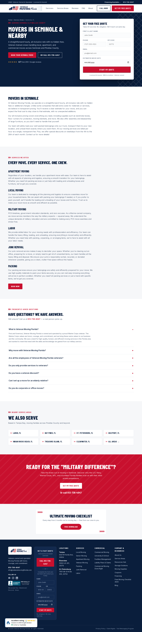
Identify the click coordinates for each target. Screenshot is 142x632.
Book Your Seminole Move (22, 55)
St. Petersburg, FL (85, 433)
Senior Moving (81, 556)
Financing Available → (113, 2)
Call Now (104, 8)
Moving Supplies (121, 569)
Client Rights (111, 628)
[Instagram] (13, 578)
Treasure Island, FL (53, 441)
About (90, 8)
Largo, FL (17, 433)
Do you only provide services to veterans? (28, 365)
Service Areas (62, 8)
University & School (102, 556)
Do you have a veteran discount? (24, 373)
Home (10, 20)
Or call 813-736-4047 (71, 492)
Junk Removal (81, 570)
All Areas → (114, 441)
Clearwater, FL (83, 441)
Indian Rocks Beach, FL (23, 441)
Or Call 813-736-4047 (49, 55)
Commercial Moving (102, 552)
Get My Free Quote (123, 8)
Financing (118, 576)
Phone (85, 40)
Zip (47, 586)
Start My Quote (106, 69)
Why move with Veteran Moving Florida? (27, 350)
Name (38, 579)
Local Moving (81, 552)
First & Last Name (90, 31)
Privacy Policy (100, 628)
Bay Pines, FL (50, 433)
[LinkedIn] (17, 578)
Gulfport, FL (113, 433)
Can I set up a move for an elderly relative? (28, 381)
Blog (116, 585)
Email (85, 49)
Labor (78, 573)
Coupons (118, 572)
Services (49, 8)
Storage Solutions (121, 565)
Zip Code (110, 40)
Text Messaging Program (125, 628)
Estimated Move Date (92, 58)
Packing (79, 566)
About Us (118, 555)
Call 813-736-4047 (45, 562)
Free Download (71, 527)
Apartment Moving (82, 559)
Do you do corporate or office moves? (26, 388)
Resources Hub (120, 562)
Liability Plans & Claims (103, 563)
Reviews (75, 8)
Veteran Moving (82, 563)
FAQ (83, 8)
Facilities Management (103, 559)
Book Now (15, 286)
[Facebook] (9, 578)
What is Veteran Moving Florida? (23, 329)
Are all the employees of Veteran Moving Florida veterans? (36, 358)
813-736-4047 (128, 2)
